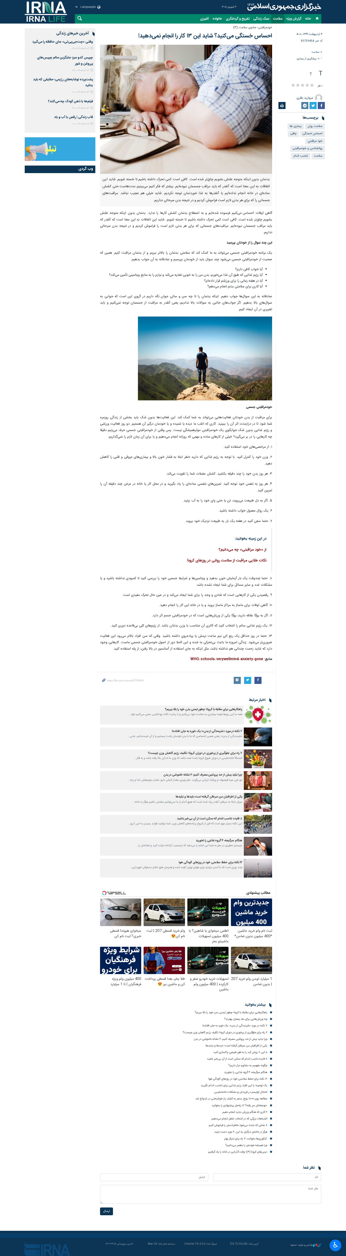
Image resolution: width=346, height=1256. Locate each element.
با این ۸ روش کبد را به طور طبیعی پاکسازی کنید (240, 1052)
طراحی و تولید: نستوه (302, 1245)
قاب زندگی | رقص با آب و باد (73, 117)
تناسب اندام (301, 156)
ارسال (106, 1211)
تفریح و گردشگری (237, 19)
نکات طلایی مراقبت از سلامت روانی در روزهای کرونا (226, 560)
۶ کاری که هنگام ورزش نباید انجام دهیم (244, 1112)
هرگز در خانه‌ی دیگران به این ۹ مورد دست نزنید (240, 1132)
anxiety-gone (251, 659)
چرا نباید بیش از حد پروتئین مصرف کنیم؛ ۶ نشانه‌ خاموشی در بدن (202, 774)
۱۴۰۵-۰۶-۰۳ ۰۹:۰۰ (80, 108)
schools (208, 659)
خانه (308, 19)
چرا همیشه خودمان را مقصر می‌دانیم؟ (246, 1145)
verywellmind (227, 659)
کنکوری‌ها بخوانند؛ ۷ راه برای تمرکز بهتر (245, 1138)
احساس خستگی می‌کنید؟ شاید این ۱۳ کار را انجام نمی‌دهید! (205, 36)
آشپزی (204, 19)
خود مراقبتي (315, 141)
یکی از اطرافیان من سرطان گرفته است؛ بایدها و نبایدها (209, 796)
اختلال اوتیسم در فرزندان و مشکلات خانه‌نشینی (240, 1092)
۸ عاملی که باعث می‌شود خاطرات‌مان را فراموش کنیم (238, 1125)
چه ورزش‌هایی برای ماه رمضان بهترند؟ (245, 1019)
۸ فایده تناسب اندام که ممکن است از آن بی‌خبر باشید (209, 818)
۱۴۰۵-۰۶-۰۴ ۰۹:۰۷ (80, 48)
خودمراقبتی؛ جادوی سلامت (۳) (252, 27)
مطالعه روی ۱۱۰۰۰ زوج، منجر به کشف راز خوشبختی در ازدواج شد (231, 1098)
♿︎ (335, 1245)
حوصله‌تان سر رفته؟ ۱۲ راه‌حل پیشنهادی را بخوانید (239, 1105)
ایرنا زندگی (283, 7)
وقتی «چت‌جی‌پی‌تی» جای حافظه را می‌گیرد (62, 42)
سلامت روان (314, 126)
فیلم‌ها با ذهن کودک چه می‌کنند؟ (70, 101)
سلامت (277, 19)
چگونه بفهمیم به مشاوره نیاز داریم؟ (247, 1065)
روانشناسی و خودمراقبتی (307, 148)
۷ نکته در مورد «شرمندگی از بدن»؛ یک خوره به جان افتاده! (207, 731)
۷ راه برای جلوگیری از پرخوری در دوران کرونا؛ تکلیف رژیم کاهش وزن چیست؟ (195, 753)
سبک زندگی (261, 19)
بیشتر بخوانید (255, 1005)
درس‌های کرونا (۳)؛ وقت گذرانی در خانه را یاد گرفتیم (237, 1152)
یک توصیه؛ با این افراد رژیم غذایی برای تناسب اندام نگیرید (234, 1085)
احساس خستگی (312, 133)
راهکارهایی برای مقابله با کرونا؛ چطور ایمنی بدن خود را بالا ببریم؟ (203, 709)
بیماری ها (296, 126)
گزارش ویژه (294, 19)
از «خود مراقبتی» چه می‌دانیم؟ (242, 550)
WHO (194, 659)
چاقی (293, 133)
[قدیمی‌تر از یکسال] (258, 715)
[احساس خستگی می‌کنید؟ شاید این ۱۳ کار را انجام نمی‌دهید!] (186, 109)
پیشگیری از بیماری (306, 59)
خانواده (217, 19)
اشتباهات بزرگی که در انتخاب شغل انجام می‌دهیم (239, 1118)
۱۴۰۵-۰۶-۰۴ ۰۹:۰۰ (80, 70)
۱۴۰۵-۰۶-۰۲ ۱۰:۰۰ (80, 124)
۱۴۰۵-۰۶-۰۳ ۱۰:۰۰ (80, 92)
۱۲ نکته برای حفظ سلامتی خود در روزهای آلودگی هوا (210, 862)
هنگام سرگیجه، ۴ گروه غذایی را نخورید (219, 840)
